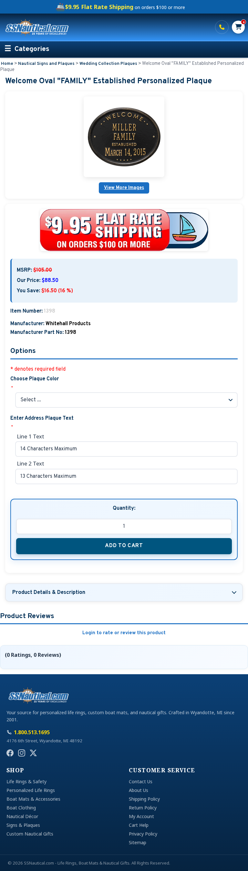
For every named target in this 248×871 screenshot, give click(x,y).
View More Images (124, 188)
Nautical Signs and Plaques (46, 63)
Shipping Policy (144, 799)
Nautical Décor (22, 816)
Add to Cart (124, 545)
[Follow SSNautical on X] (33, 752)
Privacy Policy (143, 834)
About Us (138, 790)
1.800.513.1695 (222, 27)
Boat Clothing (21, 808)
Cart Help (139, 825)
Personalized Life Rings (30, 790)
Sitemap (137, 842)
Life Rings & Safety (26, 781)
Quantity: (124, 508)
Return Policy (143, 808)
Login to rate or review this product (124, 633)
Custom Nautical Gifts (29, 834)
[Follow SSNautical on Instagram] (21, 752)
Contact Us (140, 781)
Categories (32, 49)
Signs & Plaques (23, 825)
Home (7, 63)
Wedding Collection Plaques (108, 63)
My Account (141, 816)
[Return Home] (106, 27)
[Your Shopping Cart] (238, 27)
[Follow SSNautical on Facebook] (10, 752)
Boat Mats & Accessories (33, 799)
